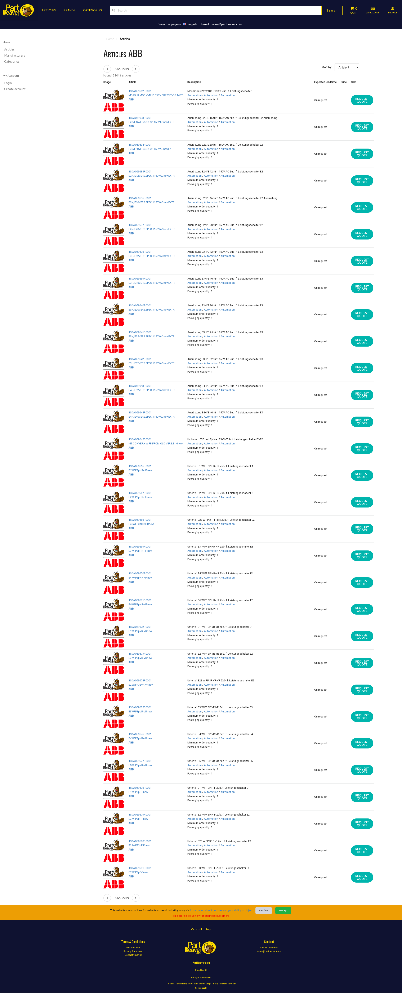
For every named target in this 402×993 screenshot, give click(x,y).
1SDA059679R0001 (140, 814)
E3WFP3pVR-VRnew (140, 711)
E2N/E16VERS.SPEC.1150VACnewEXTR (152, 202)
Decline (263, 910)
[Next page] (135, 69)
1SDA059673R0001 (140, 653)
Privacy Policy (218, 984)
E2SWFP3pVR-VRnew (141, 684)
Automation (194, 95)
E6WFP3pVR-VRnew (140, 765)
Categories (11, 61)
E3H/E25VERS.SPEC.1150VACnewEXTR (152, 336)
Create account (15, 89)
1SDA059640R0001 (140, 305)
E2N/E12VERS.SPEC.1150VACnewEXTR (152, 175)
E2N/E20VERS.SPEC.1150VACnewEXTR (152, 229)
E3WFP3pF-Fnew (138, 872)
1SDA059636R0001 (140, 198)
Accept (283, 910)
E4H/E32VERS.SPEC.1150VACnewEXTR (152, 390)
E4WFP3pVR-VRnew (140, 738)
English (192, 24)
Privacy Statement (133, 951)
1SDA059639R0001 (140, 278)
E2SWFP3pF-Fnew (139, 845)
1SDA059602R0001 (140, 91)
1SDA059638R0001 (140, 251)
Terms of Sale (133, 947)
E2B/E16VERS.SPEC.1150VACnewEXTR (151, 122)
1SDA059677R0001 (140, 761)
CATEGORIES (92, 10)
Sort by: (327, 67)
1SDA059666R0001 (140, 466)
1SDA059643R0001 (140, 385)
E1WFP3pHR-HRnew (140, 470)
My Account (11, 75)
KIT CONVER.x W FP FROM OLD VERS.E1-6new (156, 443)
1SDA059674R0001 (140, 680)
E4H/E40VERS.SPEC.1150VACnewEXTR (152, 416)
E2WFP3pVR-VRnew (140, 657)
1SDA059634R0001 (140, 144)
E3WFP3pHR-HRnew (140, 550)
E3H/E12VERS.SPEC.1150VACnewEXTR (152, 256)
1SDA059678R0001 (140, 787)
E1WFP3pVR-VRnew (140, 631)
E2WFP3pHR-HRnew (140, 497)
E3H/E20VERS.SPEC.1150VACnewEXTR (152, 309)
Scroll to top (202, 929)
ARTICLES (49, 10)
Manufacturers (14, 55)
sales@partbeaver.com (226, 24)
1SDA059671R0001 (140, 600)
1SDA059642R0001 (140, 359)
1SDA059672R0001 (140, 626)
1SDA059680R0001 (140, 841)
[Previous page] (107, 69)
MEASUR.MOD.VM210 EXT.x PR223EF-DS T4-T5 (156, 95)
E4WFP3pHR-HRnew (140, 577)
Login (8, 83)
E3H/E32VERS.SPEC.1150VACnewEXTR (152, 363)
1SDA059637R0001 (140, 225)
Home (6, 42)
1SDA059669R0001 (140, 546)
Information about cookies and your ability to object (221, 910)
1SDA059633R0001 (140, 117)
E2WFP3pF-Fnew (138, 818)
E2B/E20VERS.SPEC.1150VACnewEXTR (151, 148)
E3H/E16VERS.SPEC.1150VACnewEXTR (152, 282)
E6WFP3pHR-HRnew (140, 604)
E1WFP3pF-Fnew (138, 792)
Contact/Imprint (133, 955)
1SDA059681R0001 (140, 868)
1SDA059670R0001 (140, 573)
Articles (9, 49)
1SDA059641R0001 (140, 332)
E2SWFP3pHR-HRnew (141, 524)
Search (332, 10)
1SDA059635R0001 (140, 171)
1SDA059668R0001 (140, 519)
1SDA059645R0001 (140, 439)
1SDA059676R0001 (140, 734)
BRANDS (69, 10)
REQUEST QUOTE (362, 100)
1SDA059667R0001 (140, 493)
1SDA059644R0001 (140, 412)
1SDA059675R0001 (140, 707)
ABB (131, 99)
